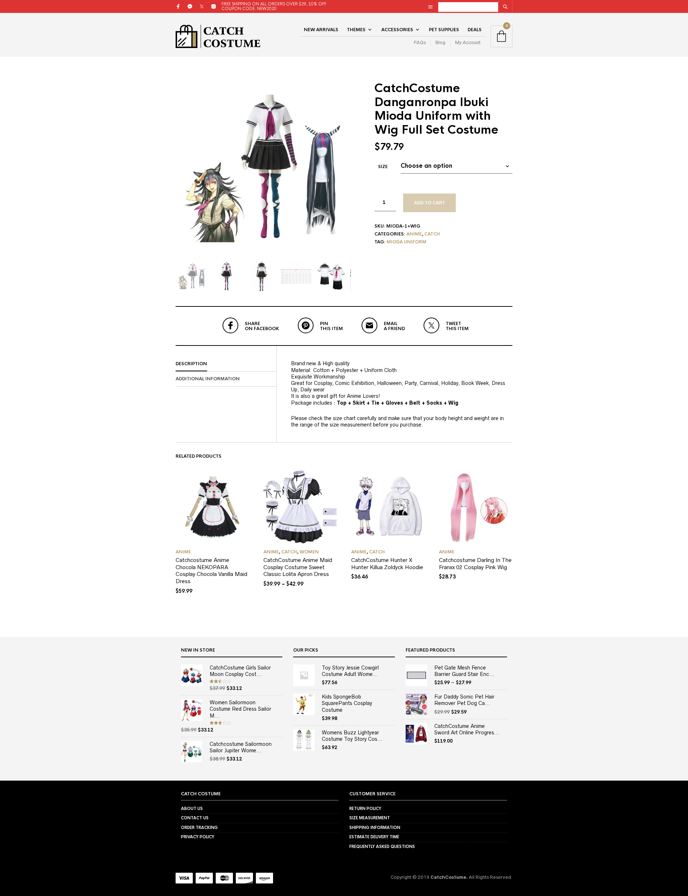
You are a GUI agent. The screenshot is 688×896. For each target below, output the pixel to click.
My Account (468, 42)
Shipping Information (374, 827)
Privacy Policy (197, 836)
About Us (192, 808)
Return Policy (365, 808)
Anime (414, 234)
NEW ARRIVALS (321, 30)
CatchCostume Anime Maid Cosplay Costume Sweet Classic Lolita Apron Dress (297, 567)
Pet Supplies (444, 30)
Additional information (208, 379)
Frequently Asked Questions (382, 846)
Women (309, 552)
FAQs (420, 42)
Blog (440, 42)
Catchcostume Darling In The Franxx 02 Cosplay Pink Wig (475, 563)
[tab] (226, 364)
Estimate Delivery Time (374, 836)
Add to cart (429, 203)
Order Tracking (199, 827)
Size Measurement (369, 817)
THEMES (356, 30)
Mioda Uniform (406, 242)
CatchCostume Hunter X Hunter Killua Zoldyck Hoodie (387, 563)
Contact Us (195, 817)
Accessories (397, 30)
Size (383, 167)
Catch (432, 234)
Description (191, 364)
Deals (475, 30)
